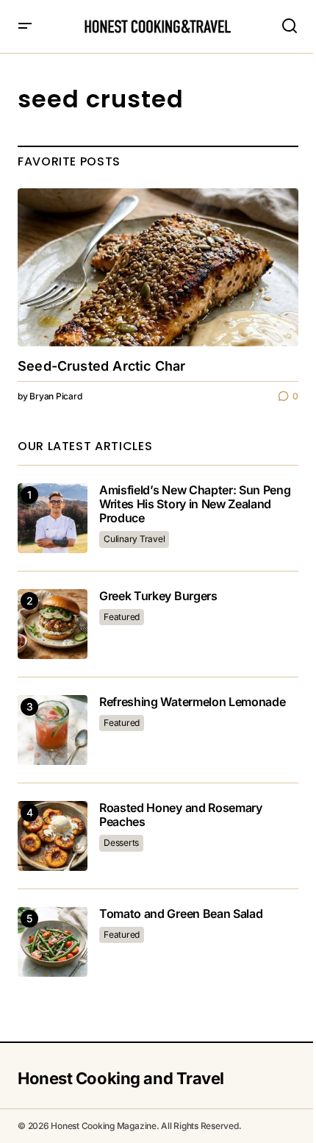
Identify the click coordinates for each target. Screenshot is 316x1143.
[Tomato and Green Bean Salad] (52, 942)
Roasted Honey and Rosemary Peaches (180, 815)
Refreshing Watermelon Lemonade (192, 702)
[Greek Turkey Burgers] (52, 624)
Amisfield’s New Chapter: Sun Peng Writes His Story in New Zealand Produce (194, 504)
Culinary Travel (134, 538)
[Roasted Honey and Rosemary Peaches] (52, 836)
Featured (122, 616)
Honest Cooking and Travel (121, 1078)
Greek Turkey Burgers (158, 596)
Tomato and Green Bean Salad (180, 914)
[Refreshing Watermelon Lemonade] (52, 730)
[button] (25, 26)
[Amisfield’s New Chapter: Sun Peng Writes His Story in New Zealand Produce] (52, 518)
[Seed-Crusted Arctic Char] (158, 267)
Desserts (121, 842)
